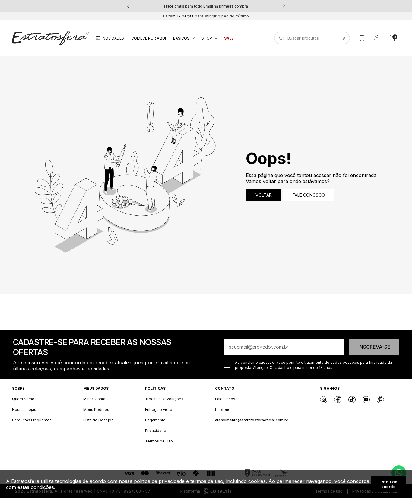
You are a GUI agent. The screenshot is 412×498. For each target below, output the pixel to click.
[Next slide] (283, 6)
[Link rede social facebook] (337, 399)
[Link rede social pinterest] (380, 399)
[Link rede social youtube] (366, 399)
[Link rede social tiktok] (352, 399)
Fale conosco (309, 195)
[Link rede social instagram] (323, 399)
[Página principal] (50, 38)
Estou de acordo (388, 484)
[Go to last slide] (128, 6)
